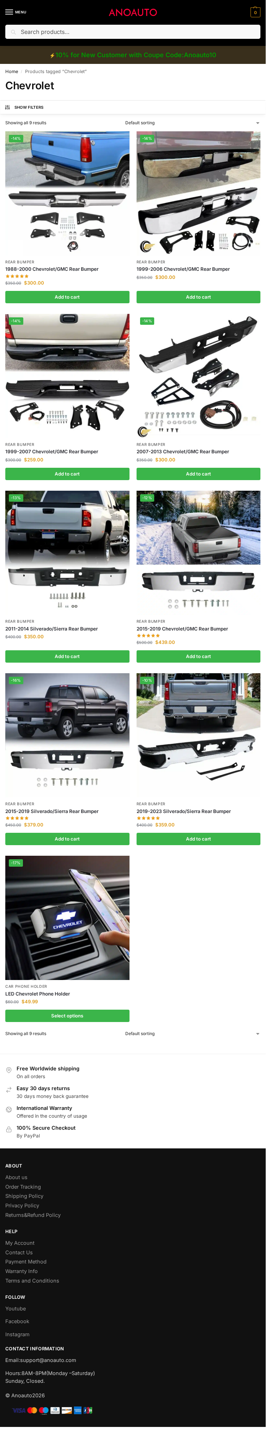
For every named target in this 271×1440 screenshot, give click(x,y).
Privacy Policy (22, 1205)
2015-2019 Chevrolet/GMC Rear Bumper (182, 629)
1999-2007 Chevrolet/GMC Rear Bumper (51, 451)
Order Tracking (23, 1187)
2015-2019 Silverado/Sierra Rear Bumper (51, 811)
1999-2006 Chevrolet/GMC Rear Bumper (183, 269)
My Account (20, 1243)
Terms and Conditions (32, 1281)
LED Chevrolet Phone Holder (37, 994)
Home (11, 71)
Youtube (15, 1308)
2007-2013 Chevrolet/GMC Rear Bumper (183, 451)
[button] (254, 12)
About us (16, 1177)
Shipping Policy (24, 1196)
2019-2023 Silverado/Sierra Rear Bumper (184, 811)
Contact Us (19, 1252)
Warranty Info (21, 1271)
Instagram (17, 1334)
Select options (67, 1015)
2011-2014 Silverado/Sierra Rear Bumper (51, 629)
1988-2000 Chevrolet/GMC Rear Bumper (51, 269)
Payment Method (26, 1262)
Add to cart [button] (67, 297)
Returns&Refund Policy (33, 1215)
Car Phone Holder (26, 986)
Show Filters (29, 107)
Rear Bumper (20, 262)
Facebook (17, 1321)
